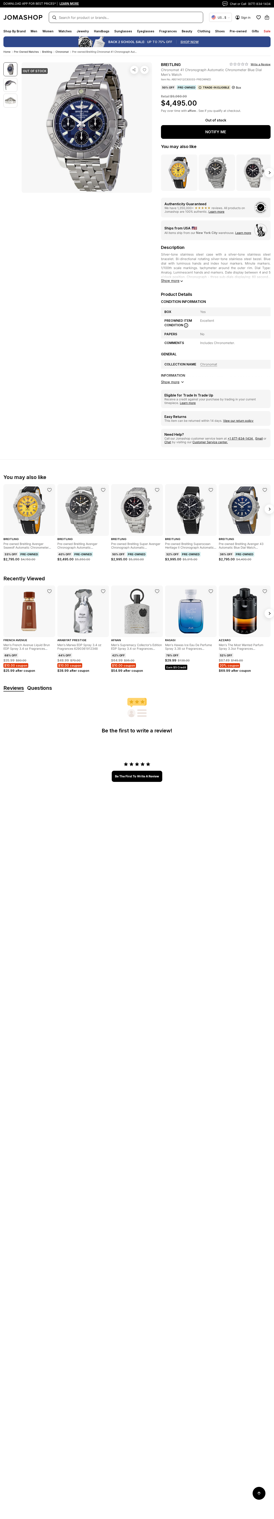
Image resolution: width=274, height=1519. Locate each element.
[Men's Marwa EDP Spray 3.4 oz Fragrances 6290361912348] (103, 591)
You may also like (179, 146)
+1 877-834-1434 (241, 438)
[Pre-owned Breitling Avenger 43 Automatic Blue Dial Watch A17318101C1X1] (265, 490)
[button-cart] (267, 17)
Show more (170, 280)
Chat (167, 442)
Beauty (187, 31)
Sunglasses (123, 31)
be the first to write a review (137, 776)
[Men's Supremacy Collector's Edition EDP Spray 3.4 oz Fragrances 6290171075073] (157, 591)
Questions (39, 688)
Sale (267, 31)
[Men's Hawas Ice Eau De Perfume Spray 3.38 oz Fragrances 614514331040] (211, 591)
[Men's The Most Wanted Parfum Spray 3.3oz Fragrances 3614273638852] (265, 591)
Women (48, 31)
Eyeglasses (145, 31)
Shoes (220, 31)
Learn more (216, 211)
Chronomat (62, 51)
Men (34, 31)
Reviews (13, 688)
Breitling (47, 51)
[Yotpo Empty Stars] (239, 64)
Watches (65, 31)
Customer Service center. (210, 442)
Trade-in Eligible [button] (216, 87)
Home (6, 51)
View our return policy (238, 420)
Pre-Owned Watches (26, 51)
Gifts (255, 31)
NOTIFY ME (215, 132)
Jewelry (83, 31)
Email (259, 438)
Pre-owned (238, 31)
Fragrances (168, 31)
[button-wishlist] (258, 17)
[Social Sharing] (134, 70)
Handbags (101, 31)
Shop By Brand (14, 31)
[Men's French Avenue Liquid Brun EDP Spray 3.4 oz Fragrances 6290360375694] (49, 591)
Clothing (203, 31)
